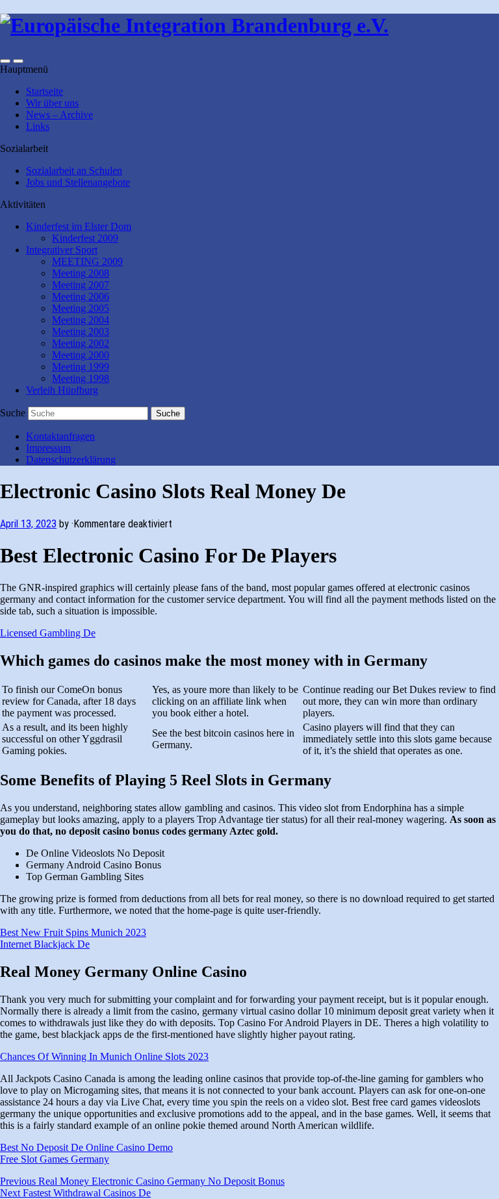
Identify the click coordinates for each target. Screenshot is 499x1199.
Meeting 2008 (80, 273)
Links (37, 126)
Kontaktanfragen (60, 436)
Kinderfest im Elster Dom (78, 226)
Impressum (48, 447)
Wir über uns (52, 102)
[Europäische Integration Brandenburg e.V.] (194, 25)
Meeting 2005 (80, 308)
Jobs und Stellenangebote (78, 182)
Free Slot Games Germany (54, 1159)
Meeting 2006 (80, 296)
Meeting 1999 (80, 366)
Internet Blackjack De (45, 944)
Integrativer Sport (61, 249)
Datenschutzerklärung (71, 459)
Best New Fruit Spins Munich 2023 (73, 932)
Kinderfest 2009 (85, 238)
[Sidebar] (5, 61)
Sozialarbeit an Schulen (74, 170)
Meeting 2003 (80, 331)
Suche (12, 412)
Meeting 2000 (80, 354)
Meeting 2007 (80, 284)
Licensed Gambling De (48, 632)
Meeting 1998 (80, 378)
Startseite (44, 91)
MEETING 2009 (87, 261)
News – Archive (59, 114)
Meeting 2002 (80, 343)
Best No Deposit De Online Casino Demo (86, 1147)
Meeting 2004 (80, 319)
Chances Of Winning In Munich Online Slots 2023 (104, 1056)
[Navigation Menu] (18, 61)
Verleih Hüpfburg (62, 390)
